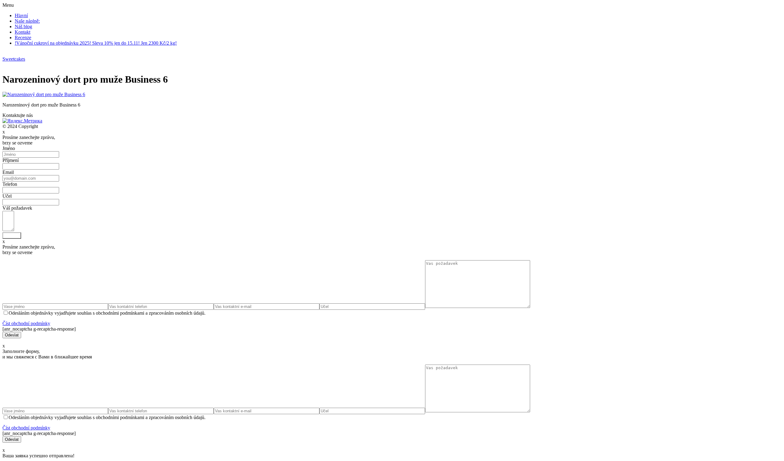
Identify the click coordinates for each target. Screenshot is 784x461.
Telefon (9, 184)
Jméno (8, 148)
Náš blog (23, 26)
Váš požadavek (17, 208)
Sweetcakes (13, 59)
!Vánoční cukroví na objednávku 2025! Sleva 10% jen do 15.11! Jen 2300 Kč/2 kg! (96, 43)
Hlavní (21, 15)
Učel (7, 196)
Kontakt (22, 32)
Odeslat (12, 235)
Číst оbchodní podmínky (26, 323)
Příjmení (10, 160)
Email (8, 172)
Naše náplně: (27, 21)
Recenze (23, 37)
